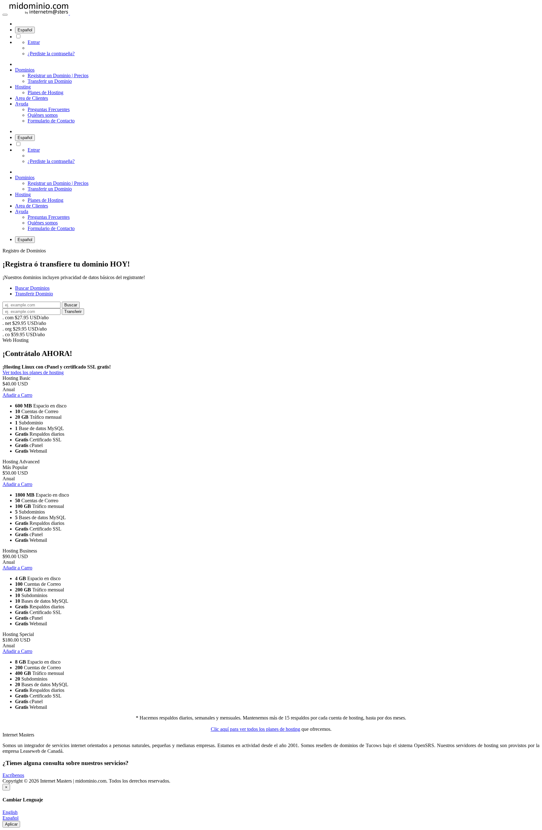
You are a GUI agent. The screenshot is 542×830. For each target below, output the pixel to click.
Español (25, 30)
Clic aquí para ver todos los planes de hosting (255, 729)
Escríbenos (13, 775)
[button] (5, 15)
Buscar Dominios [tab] (32, 288)
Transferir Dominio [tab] (34, 293)
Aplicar (11, 824)
